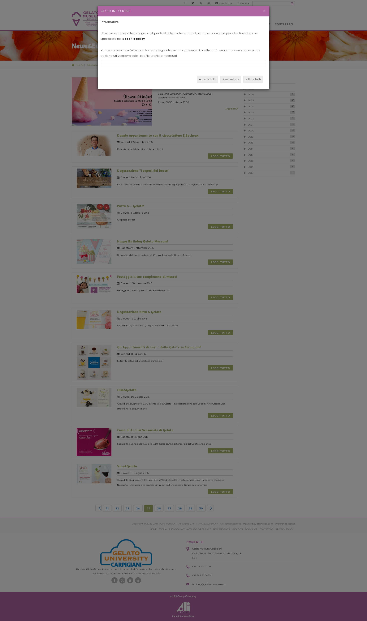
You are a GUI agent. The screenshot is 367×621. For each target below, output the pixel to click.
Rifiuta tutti (253, 79)
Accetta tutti (207, 79)
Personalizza (230, 79)
